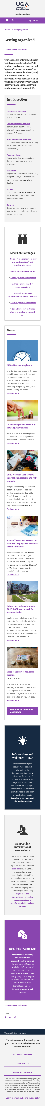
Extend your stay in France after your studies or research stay (22, 312)
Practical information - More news (22, 710)
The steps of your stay (16, 111)
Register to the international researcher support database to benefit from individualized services (22, 900)
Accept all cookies (22, 1054)
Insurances (11, 170)
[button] (13, 20)
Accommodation (14, 155)
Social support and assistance (23, 302)
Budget (10, 189)
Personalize (22, 1063)
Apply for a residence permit (23, 271)
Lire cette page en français (15, 49)
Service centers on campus (18, 123)
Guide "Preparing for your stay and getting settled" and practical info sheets (23, 262)
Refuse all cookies (22, 1072)
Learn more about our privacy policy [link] (23, 1098)
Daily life (10, 205)
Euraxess (16, 869)
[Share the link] (15, 1017)
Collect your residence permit (23, 277)
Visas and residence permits (19, 139)
